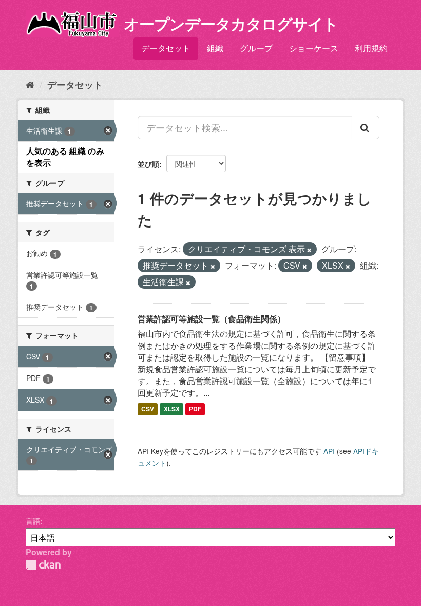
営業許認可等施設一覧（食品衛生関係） (211, 319)
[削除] (309, 249)
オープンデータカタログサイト (231, 23)
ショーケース (313, 48)
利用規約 (371, 48)
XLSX (172, 408)
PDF (195, 408)
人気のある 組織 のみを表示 (65, 156)
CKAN (43, 564)
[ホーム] (30, 84)
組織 (215, 48)
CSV (147, 408)
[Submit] (365, 127)
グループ (256, 48)
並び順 (148, 164)
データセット (165, 48)
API (329, 451)
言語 (33, 521)
